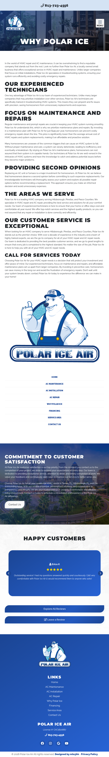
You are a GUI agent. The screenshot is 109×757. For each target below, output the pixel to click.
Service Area (54, 417)
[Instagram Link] (50, 743)
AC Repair (54, 397)
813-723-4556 (56, 5)
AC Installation (54, 390)
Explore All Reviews (55, 608)
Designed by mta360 (67, 754)
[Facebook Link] (42, 743)
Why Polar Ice (54, 404)
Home (54, 377)
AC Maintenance (54, 384)
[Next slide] (100, 573)
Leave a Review (56, 619)
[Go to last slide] (8, 573)
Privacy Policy (89, 754)
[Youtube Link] (66, 743)
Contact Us (54, 424)
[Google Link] (58, 743)
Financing (54, 411)
